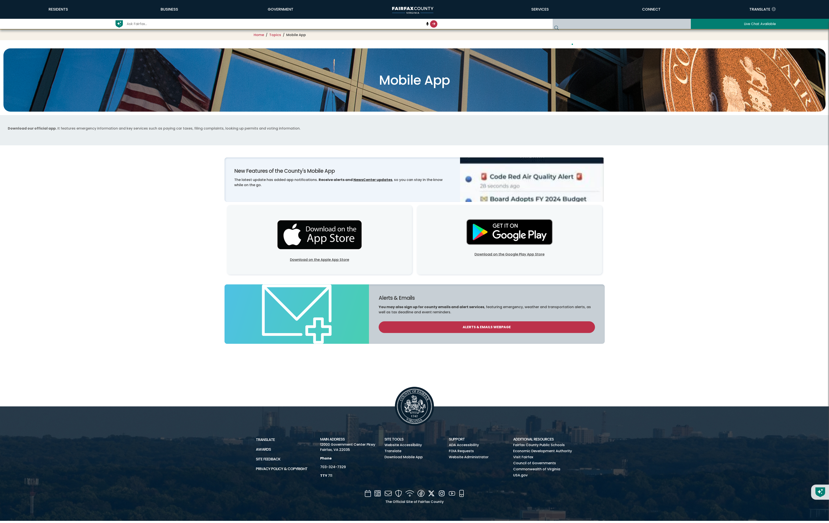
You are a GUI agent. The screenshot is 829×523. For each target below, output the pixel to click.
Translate (265, 439)
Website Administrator (469, 457)
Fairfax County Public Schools (539, 444)
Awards (263, 449)
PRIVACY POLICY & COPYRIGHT (281, 468)
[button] (58, 9)
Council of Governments (534, 463)
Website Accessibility (403, 444)
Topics (275, 34)
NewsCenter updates (372, 179)
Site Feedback (268, 459)
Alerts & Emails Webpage (487, 327)
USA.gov (520, 475)
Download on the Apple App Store (319, 259)
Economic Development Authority (542, 451)
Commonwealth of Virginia (536, 469)
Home (259, 34)
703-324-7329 (333, 466)
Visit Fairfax (523, 457)
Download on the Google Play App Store (509, 254)
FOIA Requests (461, 451)
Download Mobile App (403, 457)
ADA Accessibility (464, 444)
